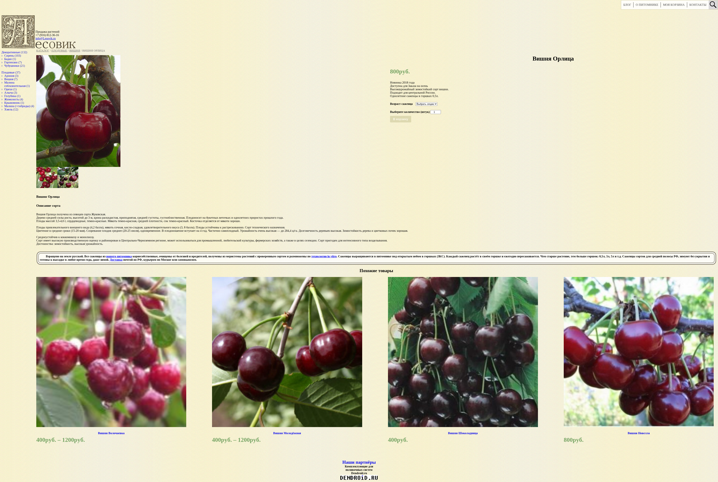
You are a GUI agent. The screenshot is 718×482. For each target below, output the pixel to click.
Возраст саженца (396, 103)
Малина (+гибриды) (21, 106)
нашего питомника (119, 256)
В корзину (395, 119)
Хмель (12, 112)
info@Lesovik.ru (46, 38)
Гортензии (15, 62)
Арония (13, 75)
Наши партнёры (354, 460)
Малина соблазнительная (19, 84)
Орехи (12, 89)
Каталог (42, 50)
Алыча (12, 92)
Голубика (14, 96)
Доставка (131, 259)
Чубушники (16, 65)
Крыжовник (16, 102)
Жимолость (15, 99)
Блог (616, 6)
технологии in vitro (324, 256)
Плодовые (59, 50)
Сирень (13, 55)
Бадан (12, 59)
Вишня (74, 50)
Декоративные (15, 52)
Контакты (687, 6)
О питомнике (636, 6)
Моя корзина (663, 6)
